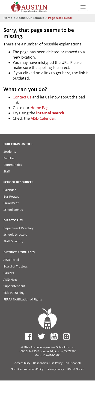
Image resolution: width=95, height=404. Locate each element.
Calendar (9, 190)
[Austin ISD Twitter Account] (41, 336)
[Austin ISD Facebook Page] (28, 336)
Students (9, 151)
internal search (50, 113)
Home (7, 18)
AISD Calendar (43, 118)
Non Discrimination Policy (27, 369)
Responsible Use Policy (47, 363)
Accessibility (22, 363)
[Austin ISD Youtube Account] (54, 336)
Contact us (22, 97)
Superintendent (14, 286)
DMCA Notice (75, 369)
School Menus (13, 210)
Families (9, 158)
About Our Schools (30, 18)
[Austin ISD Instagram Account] (66, 336)
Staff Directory (13, 241)
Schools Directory (15, 234)
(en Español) (73, 363)
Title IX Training (13, 293)
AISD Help (10, 279)
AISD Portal (11, 260)
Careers (8, 273)
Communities (12, 165)
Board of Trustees (15, 266)
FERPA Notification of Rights (22, 299)
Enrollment (11, 203)
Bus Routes (11, 196)
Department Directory (18, 228)
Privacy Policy (55, 369)
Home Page (40, 107)
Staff (6, 171)
